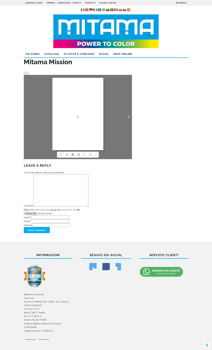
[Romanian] (116, 9)
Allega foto (52, 209)
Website (28, 225)
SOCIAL (104, 54)
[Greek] (104, 9)
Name (27, 217)
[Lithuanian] (108, 9)
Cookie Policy (44, 339)
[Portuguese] (112, 9)
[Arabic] (100, 9)
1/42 (60, 154)
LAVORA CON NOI (108, 3)
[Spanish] (129, 9)
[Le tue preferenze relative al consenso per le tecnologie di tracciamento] (207, 345)
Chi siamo (33, 54)
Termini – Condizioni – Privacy (63, 3)
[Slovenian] (125, 9)
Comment (28, 205)
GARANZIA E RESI (34, 3)
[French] (95, 9)
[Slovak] (121, 9)
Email (27, 221)
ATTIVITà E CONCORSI (79, 54)
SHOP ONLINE (122, 54)
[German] (91, 9)
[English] (87, 9)
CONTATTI (90, 3)
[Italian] (83, 9)
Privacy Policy (30, 339)
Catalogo (51, 54)
